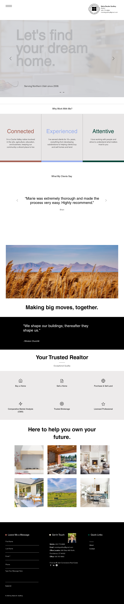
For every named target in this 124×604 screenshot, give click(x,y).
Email (7, 556)
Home (91, 542)
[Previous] (10, 58)
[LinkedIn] (54, 565)
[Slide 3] (63, 92)
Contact (92, 549)
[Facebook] (51, 565)
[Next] (113, 58)
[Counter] (60, 92)
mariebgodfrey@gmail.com (109, 12)
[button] (9, 6)
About (91, 545)
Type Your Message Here (14, 571)
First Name (9, 541)
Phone (8, 564)
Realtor (103, 8)
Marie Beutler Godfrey (108, 6)
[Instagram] (57, 565)
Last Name (9, 548)
